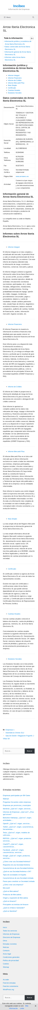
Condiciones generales (11, 957)
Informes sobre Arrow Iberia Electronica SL (15, 58)
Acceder (6, 980)
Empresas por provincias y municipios (17, 805)
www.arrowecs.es (22, 176)
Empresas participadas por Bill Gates (16, 795)
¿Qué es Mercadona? (11, 891)
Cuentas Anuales (14, 90)
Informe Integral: (14, 247)
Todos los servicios (10, 931)
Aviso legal (7, 954)
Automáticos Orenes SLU (15, 733)
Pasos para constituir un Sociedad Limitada (18, 881)
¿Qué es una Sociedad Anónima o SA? (17, 871)
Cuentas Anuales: (14, 614)
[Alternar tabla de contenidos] (31, 38)
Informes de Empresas (11, 934)
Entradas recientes (10, 944)
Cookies (6, 964)
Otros (5, 941)
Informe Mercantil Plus (16, 83)
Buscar (29, 751)
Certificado (12, 88)
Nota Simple (12, 85)
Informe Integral (13, 75)
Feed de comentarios (10, 986)
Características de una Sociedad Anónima (18, 868)
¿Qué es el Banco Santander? (14, 908)
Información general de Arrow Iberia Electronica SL (18, 53)
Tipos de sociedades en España (14, 875)
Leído (22, 1008)
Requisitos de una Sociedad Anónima (16, 865)
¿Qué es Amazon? (9, 901)
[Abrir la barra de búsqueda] (33, 17)
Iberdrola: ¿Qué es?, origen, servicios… (17, 809)
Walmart (6, 799)
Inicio (5, 927)
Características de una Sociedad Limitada (18, 878)
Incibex (19, 6)
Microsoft (6, 888)
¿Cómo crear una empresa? (13, 885)
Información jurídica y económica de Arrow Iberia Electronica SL (18, 42)
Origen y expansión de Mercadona (15, 898)
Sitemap (6, 967)
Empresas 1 (10, 730)
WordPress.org (8, 989)
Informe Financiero (15, 78)
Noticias (6, 947)
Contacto (6, 951)
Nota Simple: (12, 519)
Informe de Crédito (14, 80)
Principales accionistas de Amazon (15, 904)
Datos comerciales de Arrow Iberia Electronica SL (17, 48)
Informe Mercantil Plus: (16, 451)
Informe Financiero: (15, 324)
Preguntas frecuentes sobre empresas (17, 802)
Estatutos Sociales (15, 93)
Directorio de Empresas (11, 937)
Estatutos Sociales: (15, 659)
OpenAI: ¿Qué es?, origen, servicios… (17, 823)
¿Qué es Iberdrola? (10, 911)
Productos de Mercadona (12, 895)
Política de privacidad (11, 960)
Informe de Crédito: (15, 387)
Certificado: (12, 569)
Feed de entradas (9, 983)
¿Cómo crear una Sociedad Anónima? (16, 861)
